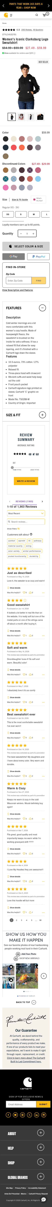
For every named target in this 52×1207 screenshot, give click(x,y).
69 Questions (38, 29)
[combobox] (26, 513)
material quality (15, 546)
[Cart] (44, 15)
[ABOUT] (26, 1132)
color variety (14, 551)
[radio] (6, 139)
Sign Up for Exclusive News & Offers (26, 1097)
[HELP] (26, 1147)
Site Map (9, 1188)
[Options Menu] (43, 592)
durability (34, 556)
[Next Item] (49, 5)
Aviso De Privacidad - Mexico (15, 1194)
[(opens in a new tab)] (8, 1114)
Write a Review (26, 481)
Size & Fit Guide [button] (20, 199)
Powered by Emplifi (27, 996)
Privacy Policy (20, 1188)
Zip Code (10, 274)
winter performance (32, 551)
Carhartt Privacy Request (38, 1194)
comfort (11, 540)
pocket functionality (17, 556)
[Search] (36, 15)
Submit (43, 1104)
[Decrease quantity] (21, 233)
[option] (12, 117)
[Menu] (11, 15)
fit (29, 540)
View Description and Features (17, 290)
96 (40, 920)
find (38, 280)
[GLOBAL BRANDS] (26, 1176)
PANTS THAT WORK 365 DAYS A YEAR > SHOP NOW (25, 5)
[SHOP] (26, 1161)
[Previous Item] (3, 5)
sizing (28, 546)
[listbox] (26, 119)
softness (37, 540)
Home (4, 23)
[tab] (24, 501)
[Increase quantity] (33, 233)
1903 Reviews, (26, 29)
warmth (21, 540)
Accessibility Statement (37, 1188)
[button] (26, 85)
